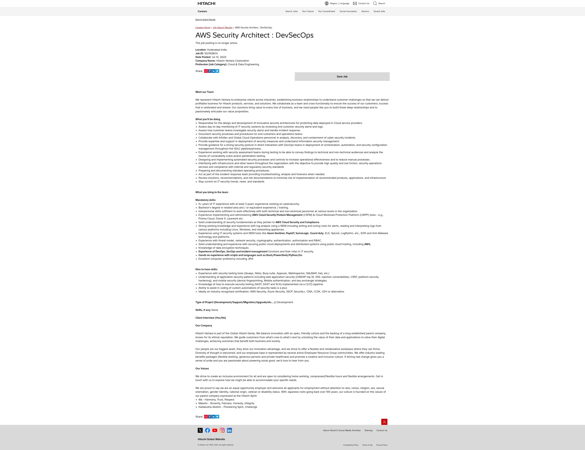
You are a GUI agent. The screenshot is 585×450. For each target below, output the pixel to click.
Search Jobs (291, 11)
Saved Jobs (379, 11)
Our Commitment (326, 11)
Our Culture (308, 11)
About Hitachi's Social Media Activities (342, 430)
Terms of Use (367, 445)
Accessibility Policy (350, 445)
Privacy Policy (381, 445)
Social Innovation (348, 11)
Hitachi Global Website (211, 439)
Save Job (342, 76)
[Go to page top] (384, 422)
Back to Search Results (205, 19)
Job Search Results (222, 27)
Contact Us (381, 430)
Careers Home (202, 27)
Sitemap (369, 430)
